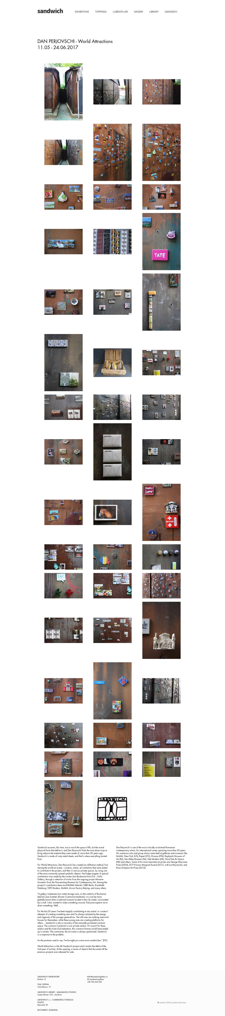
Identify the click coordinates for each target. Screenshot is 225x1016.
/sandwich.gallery (96, 979)
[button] (82, 12)
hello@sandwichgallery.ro (97, 976)
